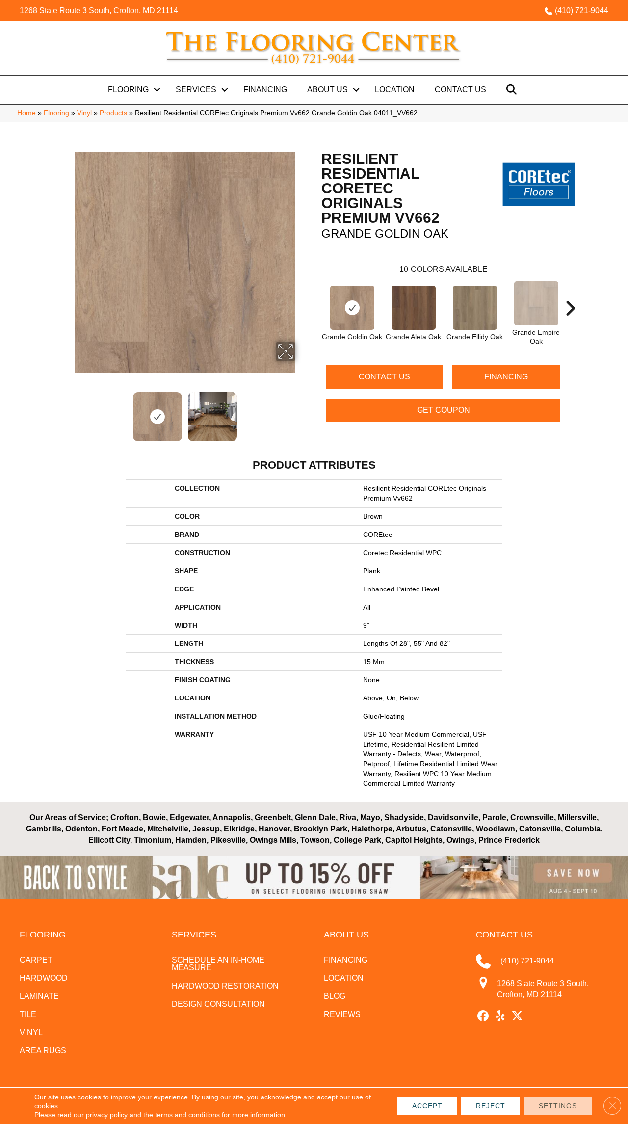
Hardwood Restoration (225, 986)
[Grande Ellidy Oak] (474, 307)
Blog (334, 996)
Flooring (128, 89)
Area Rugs (43, 1050)
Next (302, 412)
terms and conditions (187, 1115)
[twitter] (517, 1016)
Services (196, 89)
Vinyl (84, 113)
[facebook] (483, 1016)
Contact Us (460, 89)
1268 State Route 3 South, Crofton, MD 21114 (99, 10)
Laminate (39, 996)
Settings (558, 1106)
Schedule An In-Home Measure (218, 964)
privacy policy (107, 1115)
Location (395, 89)
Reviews (342, 1014)
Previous (68, 412)
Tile (28, 1014)
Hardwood (44, 978)
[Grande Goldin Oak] (352, 307)
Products (113, 113)
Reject (490, 1106)
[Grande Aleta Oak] (413, 307)
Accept (427, 1106)
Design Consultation (218, 1004)
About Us (327, 89)
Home (26, 113)
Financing (265, 89)
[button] (157, 90)
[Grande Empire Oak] (536, 303)
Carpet (36, 960)
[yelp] (500, 1016)
